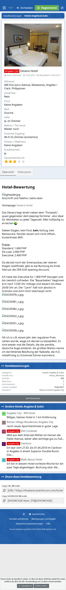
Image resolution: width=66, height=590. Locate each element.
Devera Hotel (25, 205)
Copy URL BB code (11, 485)
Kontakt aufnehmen (19, 518)
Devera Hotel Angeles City (51, 389)
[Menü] (4, 7)
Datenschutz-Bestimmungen (29, 523)
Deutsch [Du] (38, 514)
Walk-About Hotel (25, 459)
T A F (10, 7)
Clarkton (19, 443)
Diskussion (24, 172)
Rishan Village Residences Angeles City (30, 422)
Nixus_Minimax (14, 75)
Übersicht (8, 172)
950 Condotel (22, 431)
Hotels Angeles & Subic (53, 372)
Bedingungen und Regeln (43, 518)
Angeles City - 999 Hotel (21, 413)
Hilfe (48, 523)
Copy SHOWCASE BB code (14, 496)
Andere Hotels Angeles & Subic (24, 406)
